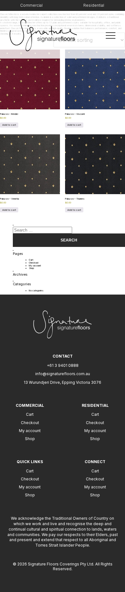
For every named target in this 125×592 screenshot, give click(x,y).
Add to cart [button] (9, 124)
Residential (93, 5)
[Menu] (110, 35)
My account (35, 265)
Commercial (31, 5)
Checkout (33, 262)
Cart (31, 259)
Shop (31, 268)
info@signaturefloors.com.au (62, 373)
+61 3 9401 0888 (63, 365)
